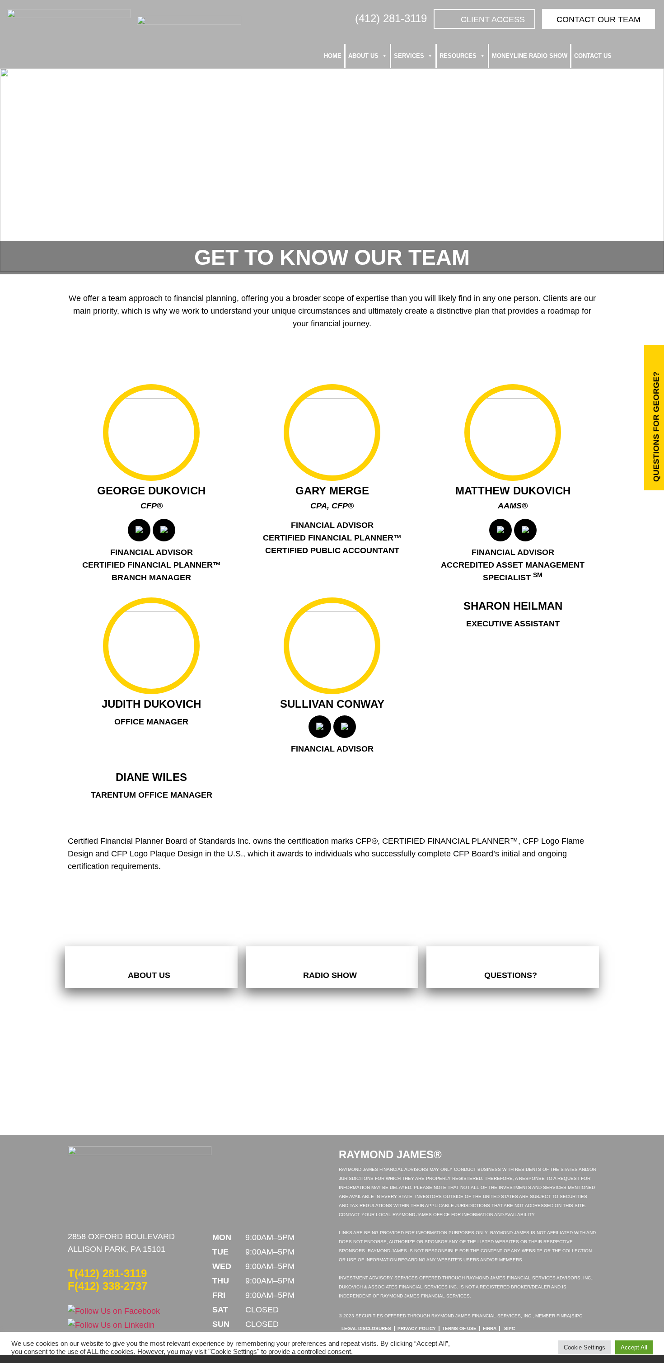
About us (363, 55)
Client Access (493, 19)
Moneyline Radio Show (529, 55)
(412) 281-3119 (391, 18)
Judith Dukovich (151, 704)
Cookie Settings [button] (584, 1347)
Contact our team (598, 19)
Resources (458, 55)
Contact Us (593, 55)
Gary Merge (332, 490)
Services (409, 55)
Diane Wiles (151, 777)
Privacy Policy (416, 1328)
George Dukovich (151, 490)
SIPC (509, 1328)
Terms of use (459, 1328)
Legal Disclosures (366, 1328)
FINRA (489, 1328)
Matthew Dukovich (512, 490)
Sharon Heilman (512, 606)
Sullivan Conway (332, 704)
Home (332, 55)
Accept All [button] (634, 1347)
